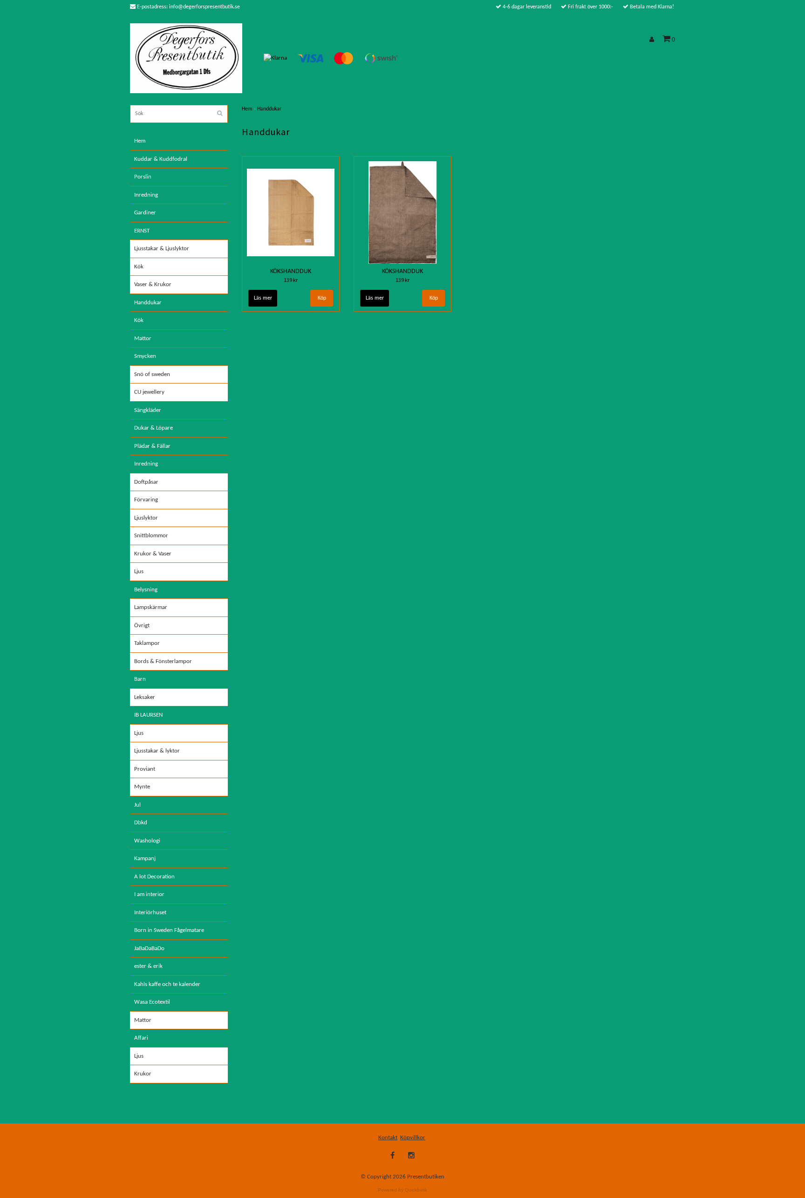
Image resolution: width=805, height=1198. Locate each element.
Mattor (142, 338)
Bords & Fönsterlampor (163, 661)
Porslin (142, 177)
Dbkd (140, 823)
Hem (139, 141)
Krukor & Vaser (152, 554)
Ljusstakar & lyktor (157, 751)
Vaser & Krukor (152, 284)
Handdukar (148, 303)
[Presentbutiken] (186, 58)
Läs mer (263, 298)
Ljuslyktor (146, 518)
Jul (137, 805)
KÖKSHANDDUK (290, 271)
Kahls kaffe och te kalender (167, 984)
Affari (141, 1038)
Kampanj (145, 859)
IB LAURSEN (148, 715)
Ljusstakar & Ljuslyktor (161, 249)
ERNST (142, 231)
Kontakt (387, 1138)
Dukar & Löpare (153, 428)
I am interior (149, 894)
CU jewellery (149, 392)
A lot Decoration (154, 877)
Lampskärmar (150, 607)
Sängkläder (147, 410)
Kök (138, 267)
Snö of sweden (152, 374)
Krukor (142, 1074)
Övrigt (142, 626)
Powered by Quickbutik (402, 1189)
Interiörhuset (150, 913)
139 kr (291, 279)
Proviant (144, 769)
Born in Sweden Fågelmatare (169, 930)
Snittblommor (151, 536)
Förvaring (146, 500)
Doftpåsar (146, 482)
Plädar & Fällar (152, 446)
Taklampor (147, 643)
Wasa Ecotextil (152, 1002)
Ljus (138, 571)
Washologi (147, 841)
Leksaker (144, 697)
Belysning (145, 590)
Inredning (146, 195)
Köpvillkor (412, 1138)
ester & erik (148, 966)
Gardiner (145, 213)
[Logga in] (653, 40)
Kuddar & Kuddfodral (160, 159)
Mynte (142, 787)
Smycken (145, 356)
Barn (140, 679)
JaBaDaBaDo (149, 948)
